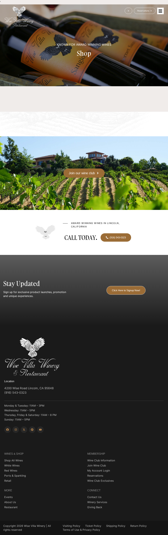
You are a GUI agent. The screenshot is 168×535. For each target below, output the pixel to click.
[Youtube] (40, 429)
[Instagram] (15, 429)
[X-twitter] (24, 429)
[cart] (128, 11)
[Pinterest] (32, 429)
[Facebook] (7, 429)
